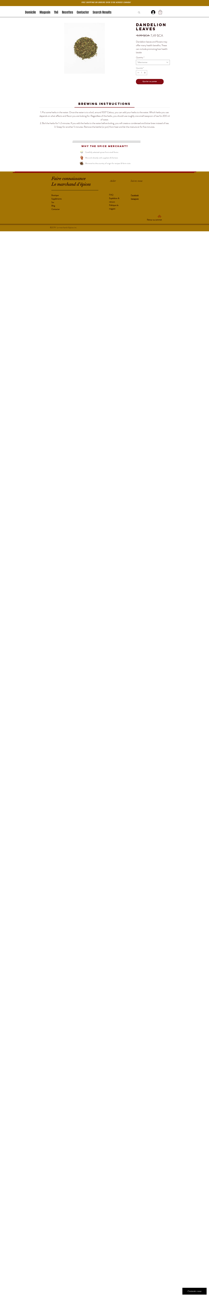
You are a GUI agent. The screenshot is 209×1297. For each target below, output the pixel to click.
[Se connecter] (153, 12)
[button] (160, 12)
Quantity (140, 57)
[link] (104, 104)
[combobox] (153, 62)
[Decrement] (138, 72)
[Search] (139, 12)
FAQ (111, 194)
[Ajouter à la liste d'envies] (167, 81)
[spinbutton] (141, 72)
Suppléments (56, 198)
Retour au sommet (154, 219)
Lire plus (139, 52)
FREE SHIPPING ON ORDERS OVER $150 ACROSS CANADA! (106, 2)
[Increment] (145, 72)
